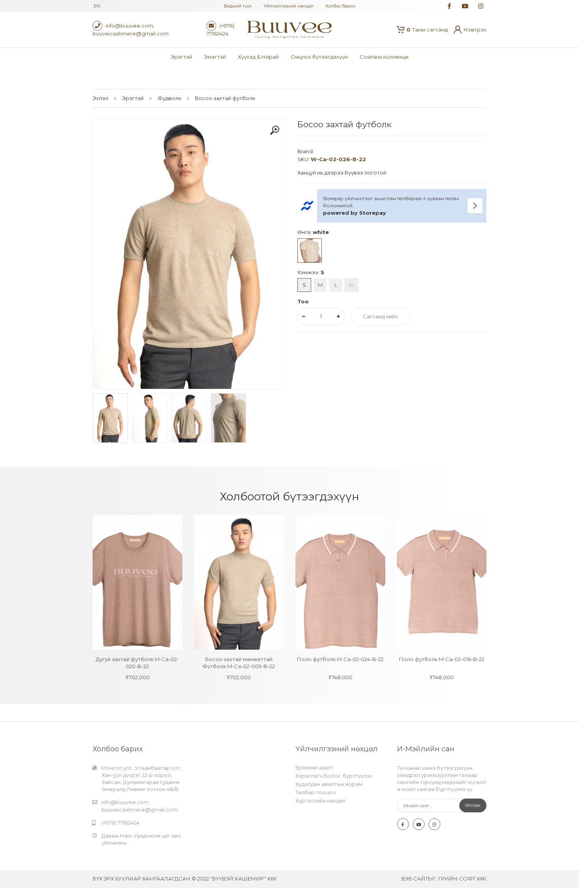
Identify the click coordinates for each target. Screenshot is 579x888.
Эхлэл (100, 98)
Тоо (303, 301)
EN (97, 6)
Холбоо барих (340, 6)
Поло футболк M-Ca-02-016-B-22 (441, 659)
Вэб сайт (414, 878)
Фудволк (169, 98)
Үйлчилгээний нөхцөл (289, 6)
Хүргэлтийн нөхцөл (320, 800)
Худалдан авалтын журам (329, 784)
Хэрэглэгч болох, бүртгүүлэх (333, 776)
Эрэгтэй (133, 98)
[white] (309, 250)
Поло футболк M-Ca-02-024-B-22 (340, 659)
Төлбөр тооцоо (315, 792)
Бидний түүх (238, 6)
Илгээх (473, 805)
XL (352, 285)
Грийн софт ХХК (462, 878)
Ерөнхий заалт (314, 767)
